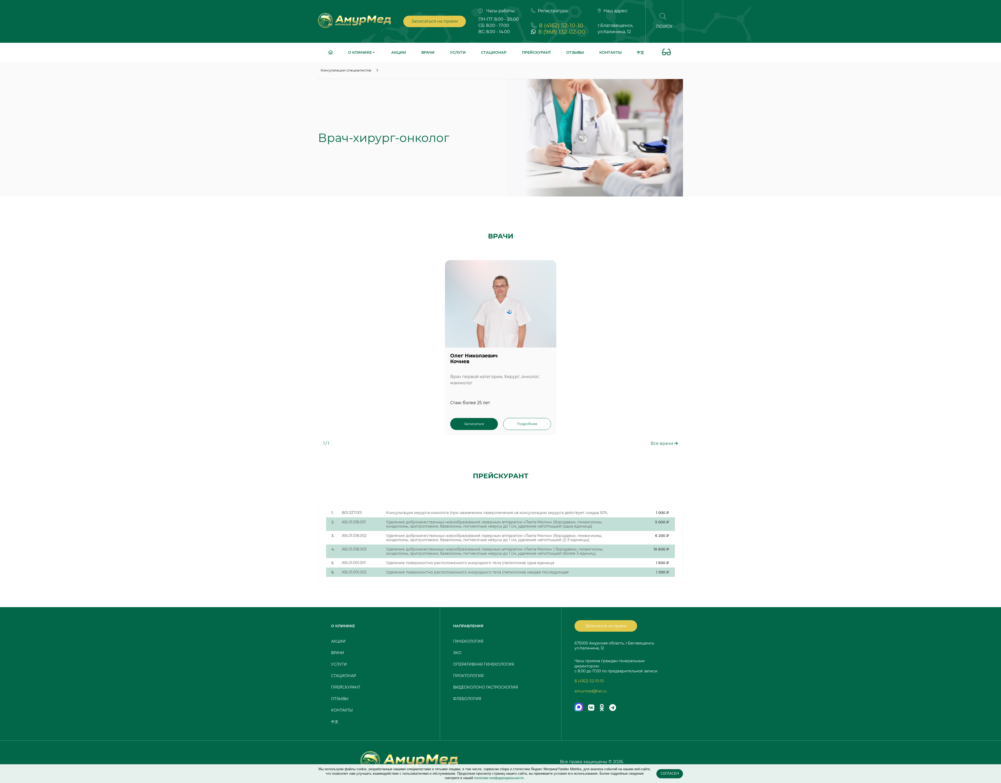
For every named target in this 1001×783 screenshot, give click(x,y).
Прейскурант (536, 52)
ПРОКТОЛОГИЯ (468, 676)
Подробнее (527, 424)
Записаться (474, 424)
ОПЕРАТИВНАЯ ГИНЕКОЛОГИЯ (483, 664)
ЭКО (457, 653)
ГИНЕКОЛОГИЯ (468, 641)
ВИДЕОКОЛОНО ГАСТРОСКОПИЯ (485, 687)
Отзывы (575, 52)
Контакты (610, 52)
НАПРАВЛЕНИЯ (468, 626)
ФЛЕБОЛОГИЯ (467, 699)
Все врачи (662, 443)
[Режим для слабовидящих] (666, 52)
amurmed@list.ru (591, 691)
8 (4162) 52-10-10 (561, 25)
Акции (398, 52)
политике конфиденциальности (498, 778)
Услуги (458, 52)
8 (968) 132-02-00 (561, 31)
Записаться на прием (434, 21)
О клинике (360, 52)
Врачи (428, 52)
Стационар (493, 52)
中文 (640, 52)
